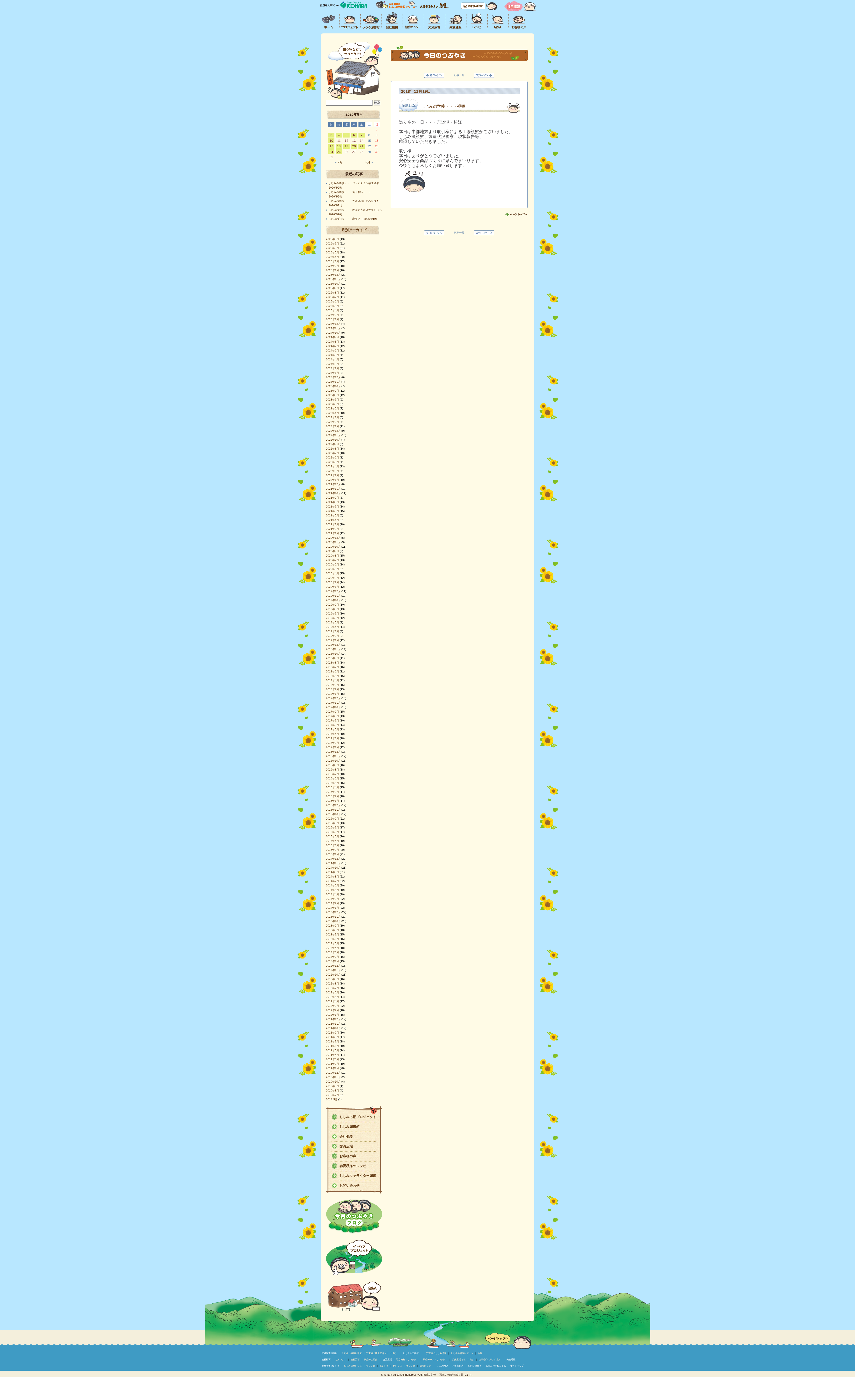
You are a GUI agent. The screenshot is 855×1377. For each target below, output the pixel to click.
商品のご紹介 (370, 1359)
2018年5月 (332, 676)
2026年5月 (332, 252)
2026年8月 (332, 239)
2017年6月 (332, 725)
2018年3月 (332, 684)
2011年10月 (333, 1028)
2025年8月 (332, 292)
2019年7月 (332, 613)
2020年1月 (332, 586)
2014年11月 (333, 863)
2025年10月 (333, 283)
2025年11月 (333, 279)
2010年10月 (333, 1081)
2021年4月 (332, 520)
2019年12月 (333, 591)
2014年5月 (332, 890)
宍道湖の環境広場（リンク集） (381, 1353)
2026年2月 (332, 265)
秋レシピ (397, 1366)
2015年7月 (332, 827)
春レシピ (370, 1366)
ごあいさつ (340, 1359)
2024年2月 (332, 368)
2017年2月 (332, 742)
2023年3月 (332, 417)
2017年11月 (333, 702)
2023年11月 (333, 381)
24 (331, 152)
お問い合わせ (350, 1185)
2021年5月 (332, 515)
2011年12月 (333, 1019)
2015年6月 (332, 832)
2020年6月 (332, 564)
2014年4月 (332, 894)
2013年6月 (332, 939)
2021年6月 (332, 511)
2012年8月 (332, 983)
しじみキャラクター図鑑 (358, 1176)
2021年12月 (333, 484)
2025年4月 (332, 310)
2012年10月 (333, 974)
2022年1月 (332, 479)
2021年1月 (332, 533)
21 (361, 146)
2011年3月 (332, 1059)
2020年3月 (332, 578)
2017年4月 (332, 734)
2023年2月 (332, 421)
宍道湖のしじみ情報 (436, 1353)
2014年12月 (333, 858)
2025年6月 (332, 301)
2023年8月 (332, 395)
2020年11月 (333, 542)
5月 (369, 162)
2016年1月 (332, 800)
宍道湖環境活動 (329, 1353)
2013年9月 (332, 925)
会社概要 (346, 1136)
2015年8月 (332, 823)
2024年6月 (332, 350)
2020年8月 (332, 555)
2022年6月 (332, 457)
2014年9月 (332, 872)
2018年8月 (332, 662)
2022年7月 (332, 453)
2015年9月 (332, 818)
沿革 (480, 1353)
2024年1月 (332, 372)
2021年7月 (332, 506)
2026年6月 (332, 248)
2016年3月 (332, 791)
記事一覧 (459, 75)
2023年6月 (332, 404)
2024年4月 (332, 359)
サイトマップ (517, 1366)
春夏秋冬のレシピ (353, 1166)
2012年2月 (332, 1010)
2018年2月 (332, 689)
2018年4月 (332, 680)
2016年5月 (332, 783)
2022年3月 (332, 471)
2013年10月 (333, 921)
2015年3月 (332, 845)
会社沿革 (355, 1359)
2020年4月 (332, 573)
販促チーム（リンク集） (435, 1359)
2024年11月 (333, 328)
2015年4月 (332, 841)
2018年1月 (332, 693)
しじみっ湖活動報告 (352, 1353)
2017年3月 (332, 738)
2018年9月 (332, 658)
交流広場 (346, 1146)
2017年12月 (333, 698)
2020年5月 (332, 569)
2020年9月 (332, 551)
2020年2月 (332, 582)
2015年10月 (333, 814)
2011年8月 (332, 1037)
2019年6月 (332, 618)
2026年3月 (332, 261)
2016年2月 (332, 796)
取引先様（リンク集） (407, 1359)
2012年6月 (332, 992)
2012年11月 (333, 970)
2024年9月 (332, 337)
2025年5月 (332, 306)
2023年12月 (333, 377)
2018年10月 (333, 653)
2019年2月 (332, 635)
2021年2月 (332, 528)
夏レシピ (384, 1366)
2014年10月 (333, 867)
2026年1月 (332, 270)
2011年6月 (332, 1046)
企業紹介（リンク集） (490, 1359)
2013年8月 (332, 930)
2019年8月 (332, 609)
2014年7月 (332, 881)
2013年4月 (332, 948)
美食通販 (511, 1359)
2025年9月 (332, 288)
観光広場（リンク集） (463, 1359)
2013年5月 (332, 943)
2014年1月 (332, 907)
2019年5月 (332, 622)
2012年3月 (332, 1005)
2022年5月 (332, 462)
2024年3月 (332, 364)
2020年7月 (332, 560)
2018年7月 (332, 667)
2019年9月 (332, 604)
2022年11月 (333, 435)
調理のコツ (425, 1366)
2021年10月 (333, 493)
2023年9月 (332, 390)
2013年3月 (332, 952)
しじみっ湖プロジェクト (358, 1117)
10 (331, 140)
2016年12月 (333, 751)
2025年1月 (332, 319)
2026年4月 (332, 257)
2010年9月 (332, 1086)
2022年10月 (333, 439)
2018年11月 (333, 649)
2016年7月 (332, 774)
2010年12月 (333, 1072)
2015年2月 (332, 849)
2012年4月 (332, 1001)
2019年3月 (332, 631)
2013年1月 (332, 961)
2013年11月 (333, 916)
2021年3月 (332, 524)
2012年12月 (333, 965)
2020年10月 (333, 546)
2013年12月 (333, 912)
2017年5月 (332, 729)
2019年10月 (333, 600)
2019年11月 (333, 595)
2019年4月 (332, 627)
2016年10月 (333, 760)
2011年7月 (332, 1041)
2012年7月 (332, 988)
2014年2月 (332, 903)
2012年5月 (332, 997)
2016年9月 (332, 765)
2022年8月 (332, 448)
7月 (339, 162)
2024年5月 (332, 355)
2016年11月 (333, 756)
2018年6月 (332, 671)
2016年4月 (332, 787)
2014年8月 (332, 876)
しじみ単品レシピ (353, 1366)
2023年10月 (333, 386)
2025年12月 (333, 274)
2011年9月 (332, 1032)
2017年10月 (333, 707)
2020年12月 (333, 537)
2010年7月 (332, 1095)
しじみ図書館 (350, 1126)
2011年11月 (333, 1023)
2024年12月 (333, 323)
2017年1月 (332, 747)
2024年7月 (332, 346)
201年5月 (332, 1099)
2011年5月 (332, 1050)
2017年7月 (332, 720)
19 (346, 146)
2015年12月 (333, 805)
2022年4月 (332, 466)
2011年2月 (332, 1063)
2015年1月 (332, 854)
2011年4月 (332, 1054)
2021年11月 (333, 488)
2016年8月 (332, 769)
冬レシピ (410, 1366)
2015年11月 (333, 809)
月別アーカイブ (354, 230)
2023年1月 (332, 426)
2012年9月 (332, 979)
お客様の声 (348, 1156)
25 (339, 152)
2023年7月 (332, 399)
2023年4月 (332, 413)
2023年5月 (332, 408)
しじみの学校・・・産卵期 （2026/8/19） (353, 218)
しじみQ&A (442, 1366)
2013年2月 (332, 956)
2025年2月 (332, 315)
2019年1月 (332, 640)
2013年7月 (332, 934)
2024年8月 (332, 341)
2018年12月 (333, 644)
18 (339, 146)
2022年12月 (333, 430)
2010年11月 (333, 1077)
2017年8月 (332, 716)
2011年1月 (332, 1068)
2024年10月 (333, 332)
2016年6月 (332, 778)
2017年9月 (332, 711)
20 (354, 146)
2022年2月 (332, 475)
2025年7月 (332, 297)
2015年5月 (332, 836)
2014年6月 (332, 885)
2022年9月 (332, 444)
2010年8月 (332, 1090)
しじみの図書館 (411, 1353)
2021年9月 (332, 497)
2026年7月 (332, 243)
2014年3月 (332, 898)
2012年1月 (332, 1014)
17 (331, 146)
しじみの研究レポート (462, 1353)
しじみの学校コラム (496, 1366)
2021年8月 (332, 502)
